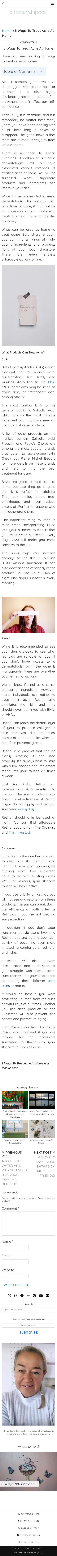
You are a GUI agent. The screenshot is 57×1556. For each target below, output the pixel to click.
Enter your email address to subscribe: (28, 1319)
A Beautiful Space (32, 1549)
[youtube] (41, 1296)
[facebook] (22, 1296)
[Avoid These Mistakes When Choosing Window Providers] (42, 1100)
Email (7, 1256)
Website (8, 1270)
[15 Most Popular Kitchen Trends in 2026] (15, 1129)
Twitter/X (29, 1514)
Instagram (29, 1521)
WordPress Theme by (28, 1553)
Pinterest (29, 1535)
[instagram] (15, 1296)
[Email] (47, 1296)
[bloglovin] (28, 1296)
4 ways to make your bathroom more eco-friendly (44, 1164)
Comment (10, 1208)
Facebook (30, 1528)
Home (6, 30)
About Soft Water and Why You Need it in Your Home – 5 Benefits (14, 1168)
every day (26, 809)
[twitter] (9, 1296)
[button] (53, 3)
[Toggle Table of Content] (40, 70)
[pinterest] (34, 1296)
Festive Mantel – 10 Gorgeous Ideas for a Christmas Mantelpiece (15, 1114)
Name (7, 1241)
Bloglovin (29, 1542)
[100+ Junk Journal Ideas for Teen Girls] (42, 1129)
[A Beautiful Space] (28, 8)
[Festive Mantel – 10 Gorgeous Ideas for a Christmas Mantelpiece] (15, 1100)
